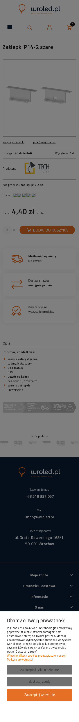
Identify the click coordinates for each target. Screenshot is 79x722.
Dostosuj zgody (39, 681)
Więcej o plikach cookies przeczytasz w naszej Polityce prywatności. (36, 657)
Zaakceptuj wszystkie (39, 694)
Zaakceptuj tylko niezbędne (39, 669)
